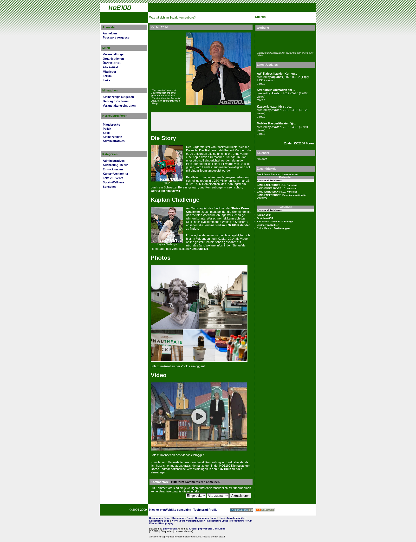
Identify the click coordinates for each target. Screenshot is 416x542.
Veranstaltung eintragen (119, 105)
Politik (107, 128)
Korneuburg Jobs (159, 520)
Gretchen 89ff (265, 218)
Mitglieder (109, 71)
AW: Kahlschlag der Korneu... (277, 73)
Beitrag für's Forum (116, 101)
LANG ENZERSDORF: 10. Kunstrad (277, 185)
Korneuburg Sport (182, 518)
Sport (106, 133)
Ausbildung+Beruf (115, 165)
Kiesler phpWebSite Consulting (207, 528)
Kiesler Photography (161, 523)
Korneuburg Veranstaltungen (188, 520)
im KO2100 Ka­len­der (235, 225)
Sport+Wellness (113, 182)
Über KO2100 (112, 63)
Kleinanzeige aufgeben (118, 97)
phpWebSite (170, 528)
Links (106, 80)
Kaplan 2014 (264, 214)
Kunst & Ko (211, 107)
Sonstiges (110, 186)
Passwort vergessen (117, 37)
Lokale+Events (113, 178)
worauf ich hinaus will (165, 191)
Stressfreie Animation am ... (276, 90)
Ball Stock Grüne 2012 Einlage (275, 221)
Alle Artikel (110, 67)
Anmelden (110, 33)
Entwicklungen (113, 169)
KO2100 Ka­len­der (230, 469)
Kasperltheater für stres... (274, 106)
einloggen (197, 455)
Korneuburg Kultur (206, 518)
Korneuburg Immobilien (232, 518)
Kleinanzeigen (112, 137)
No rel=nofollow (264, 509)
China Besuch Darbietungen (273, 228)
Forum (107, 76)
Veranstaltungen (114, 54)
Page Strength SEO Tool (241, 510)
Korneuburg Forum (241, 520)
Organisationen (113, 58)
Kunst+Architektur (115, 173)
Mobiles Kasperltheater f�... (276, 123)
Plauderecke (111, 124)
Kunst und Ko (198, 249)
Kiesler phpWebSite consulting (170, 509)
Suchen (260, 17)
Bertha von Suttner (268, 225)
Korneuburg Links (217, 520)
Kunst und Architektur (269, 180)
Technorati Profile (205, 509)
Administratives (114, 141)
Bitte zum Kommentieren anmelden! (196, 482)
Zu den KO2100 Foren (299, 143)
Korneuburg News (159, 518)
